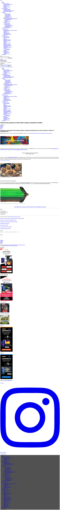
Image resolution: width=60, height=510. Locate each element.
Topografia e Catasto (7, 53)
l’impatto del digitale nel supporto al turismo (20, 149)
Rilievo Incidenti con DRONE (8, 11)
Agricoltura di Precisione (7, 39)
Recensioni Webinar (6, 3)
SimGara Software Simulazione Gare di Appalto (10, 30)
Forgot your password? (3, 60)
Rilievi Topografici (7, 14)
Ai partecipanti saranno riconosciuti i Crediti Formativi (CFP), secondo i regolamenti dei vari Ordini (30, 206)
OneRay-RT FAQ (7, 23)
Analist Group (4, 54)
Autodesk (11, 216)
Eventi (4, 38)
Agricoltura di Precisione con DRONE (9, 10)
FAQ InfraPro (7, 470)
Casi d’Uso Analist (7, 467)
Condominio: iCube (6, 481)
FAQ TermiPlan (7, 20)
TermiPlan (5, 485)
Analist (5, 13)
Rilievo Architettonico (8, 16)
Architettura (5, 41)
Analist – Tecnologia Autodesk (8, 4)
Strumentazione (6, 51)
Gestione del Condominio (7, 45)
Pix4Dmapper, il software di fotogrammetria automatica (9, 221)
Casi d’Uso (5, 108)
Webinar (3, 456)
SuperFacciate (6, 29)
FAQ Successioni (7, 26)
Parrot (16, 216)
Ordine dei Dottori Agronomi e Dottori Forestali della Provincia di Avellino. (40, 133)
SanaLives (5, 48)
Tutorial (3, 28)
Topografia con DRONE (7, 9)
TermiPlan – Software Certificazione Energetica (10, 18)
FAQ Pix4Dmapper (7, 21)
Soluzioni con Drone (6, 5)
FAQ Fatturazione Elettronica (8, 27)
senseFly (19, 216)
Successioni (5, 72)
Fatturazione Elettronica (7, 44)
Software (3, 12)
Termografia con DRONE (4, 225)
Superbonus (5, 492)
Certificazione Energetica (7, 42)
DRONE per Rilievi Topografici (4, 223)
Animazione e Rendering (7, 40)
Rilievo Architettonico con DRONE (5, 228)
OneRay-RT (5, 22)
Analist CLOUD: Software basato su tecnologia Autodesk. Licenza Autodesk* (12, 218)
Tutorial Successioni (8, 24)
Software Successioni (7, 33)
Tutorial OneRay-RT (6, 32)
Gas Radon (5, 7)
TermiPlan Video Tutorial (8, 19)
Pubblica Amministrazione (7, 47)
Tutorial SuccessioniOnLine (9, 25)
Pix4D (14, 216)
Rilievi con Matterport (7, 37)
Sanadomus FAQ (7, 49)
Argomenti (3, 35)
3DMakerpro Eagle (6, 36)
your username (10, 57)
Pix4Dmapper (6, 46)
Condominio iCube (6, 31)
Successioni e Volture (7, 52)
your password (10, 58)
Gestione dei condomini (7, 6)
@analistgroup (10, 380)
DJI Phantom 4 (6, 488)
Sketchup (5, 50)
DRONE (5, 43)
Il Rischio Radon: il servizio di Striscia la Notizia (10, 245)
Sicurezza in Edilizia (6, 503)
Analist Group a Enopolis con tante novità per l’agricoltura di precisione (15, 244)
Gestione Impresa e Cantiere (8, 17)
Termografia (5, 506)
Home (3, 2)
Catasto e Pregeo (7, 15)
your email (9, 62)
